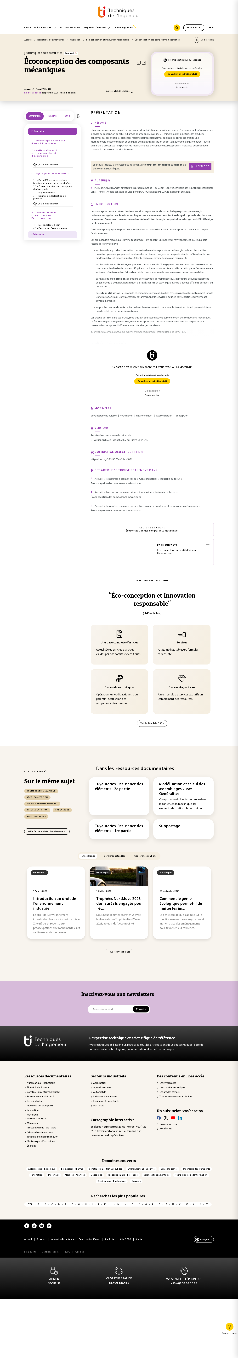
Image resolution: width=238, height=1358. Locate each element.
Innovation (33, 1110)
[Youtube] (173, 1118)
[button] (53, 165)
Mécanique (33, 1123)
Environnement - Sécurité (40, 1096)
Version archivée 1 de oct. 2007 (110, 440)
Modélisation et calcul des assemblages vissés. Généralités (182, 789)
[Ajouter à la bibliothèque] (132, 91)
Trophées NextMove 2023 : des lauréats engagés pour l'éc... (119, 904)
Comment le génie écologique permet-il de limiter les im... (180, 904)
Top (30, 1204)
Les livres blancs (167, 1083)
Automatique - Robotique (41, 1083)
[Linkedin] (180, 1118)
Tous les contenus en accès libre (175, 1096)
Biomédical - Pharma (38, 1087)
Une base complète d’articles (119, 642)
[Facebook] (159, 1118)
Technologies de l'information (42, 1137)
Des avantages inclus (182, 687)
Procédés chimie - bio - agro (41, 1128)
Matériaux (32, 1115)
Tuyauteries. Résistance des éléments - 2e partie (119, 786)
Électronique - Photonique (41, 1141)
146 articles (152, 613)
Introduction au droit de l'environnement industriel (54, 904)
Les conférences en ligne (172, 1087)
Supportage (169, 826)
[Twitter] (166, 1118)
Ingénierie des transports (40, 1105)
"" (152, 599)
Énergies (31, 1146)
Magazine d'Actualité (95, 27)
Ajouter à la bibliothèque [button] (118, 91)
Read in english (68, 93)
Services (181, 642)
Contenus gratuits (123, 27)
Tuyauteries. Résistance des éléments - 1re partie (119, 828)
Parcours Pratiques (70, 27)
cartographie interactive (124, 1127)
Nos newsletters (168, 1124)
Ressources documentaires (38, 27)
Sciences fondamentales (40, 1132)
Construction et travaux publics (43, 1092)
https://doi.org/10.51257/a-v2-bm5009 (111, 459)
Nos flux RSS (166, 1128)
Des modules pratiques (119, 687)
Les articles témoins (169, 1092)
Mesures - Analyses (37, 1118)
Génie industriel (35, 1101)
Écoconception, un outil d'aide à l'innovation (176, 549)
